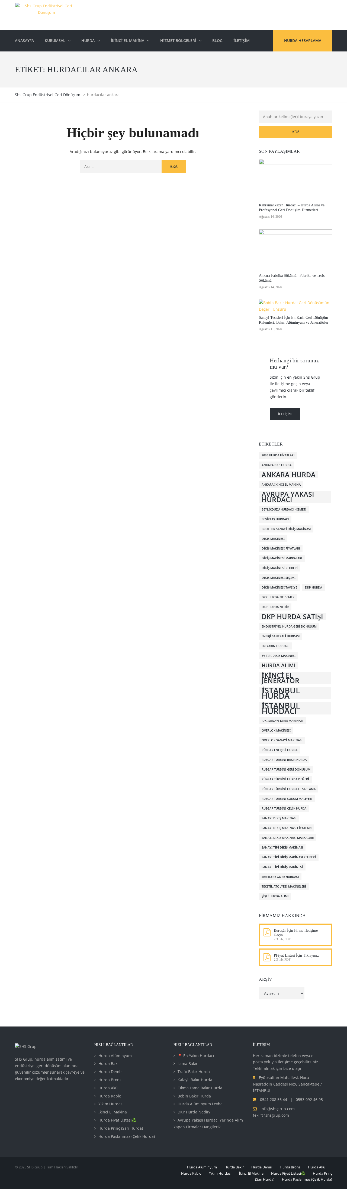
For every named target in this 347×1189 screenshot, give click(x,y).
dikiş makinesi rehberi (280, 568)
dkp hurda (313, 587)
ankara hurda (289, 474)
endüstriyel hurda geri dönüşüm (289, 626)
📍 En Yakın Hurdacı (196, 1055)
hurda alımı (278, 665)
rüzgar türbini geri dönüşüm (286, 769)
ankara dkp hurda (276, 465)
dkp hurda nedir (275, 607)
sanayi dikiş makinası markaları (288, 838)
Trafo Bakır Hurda (194, 1071)
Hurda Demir (110, 1071)
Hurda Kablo (109, 1096)
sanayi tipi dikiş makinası (282, 847)
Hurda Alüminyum (115, 1055)
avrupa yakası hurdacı (288, 497)
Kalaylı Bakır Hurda (195, 1079)
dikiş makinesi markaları (282, 558)
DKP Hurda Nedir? (194, 1112)
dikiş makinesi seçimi (278, 578)
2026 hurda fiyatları (278, 455)
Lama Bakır (188, 1063)
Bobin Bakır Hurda (194, 1096)
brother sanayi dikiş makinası (286, 529)
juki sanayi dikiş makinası (282, 721)
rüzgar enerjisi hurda (279, 750)
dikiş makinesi (273, 539)
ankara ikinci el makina (281, 484)
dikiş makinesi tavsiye (279, 587)
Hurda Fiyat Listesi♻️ (117, 1120)
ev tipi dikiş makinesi (278, 656)
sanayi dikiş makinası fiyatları (286, 828)
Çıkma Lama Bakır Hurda (200, 1087)
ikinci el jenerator (280, 678)
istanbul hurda (281, 693)
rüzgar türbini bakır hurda (284, 760)
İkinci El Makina (112, 1112)
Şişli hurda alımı (275, 896)
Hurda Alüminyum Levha (200, 1103)
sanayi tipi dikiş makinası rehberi (289, 857)
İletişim (285, 414)
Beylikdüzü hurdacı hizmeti (284, 509)
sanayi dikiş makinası (279, 818)
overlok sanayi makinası (282, 740)
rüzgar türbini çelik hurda (284, 808)
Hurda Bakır (109, 1063)
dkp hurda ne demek (278, 597)
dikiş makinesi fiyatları (281, 548)
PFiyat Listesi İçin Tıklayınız (296, 955)
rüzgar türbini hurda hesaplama (289, 789)
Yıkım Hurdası (111, 1103)
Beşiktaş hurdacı (275, 519)
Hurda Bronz (109, 1079)
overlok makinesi (276, 730)
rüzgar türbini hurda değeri (285, 779)
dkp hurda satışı (292, 616)
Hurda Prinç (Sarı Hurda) (120, 1128)
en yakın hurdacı (275, 646)
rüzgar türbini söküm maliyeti (287, 799)
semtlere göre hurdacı (280, 877)
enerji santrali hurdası (281, 636)
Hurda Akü (108, 1087)
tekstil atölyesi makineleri (284, 886)
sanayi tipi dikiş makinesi (282, 867)
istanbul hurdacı (281, 708)
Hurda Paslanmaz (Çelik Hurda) (126, 1136)
